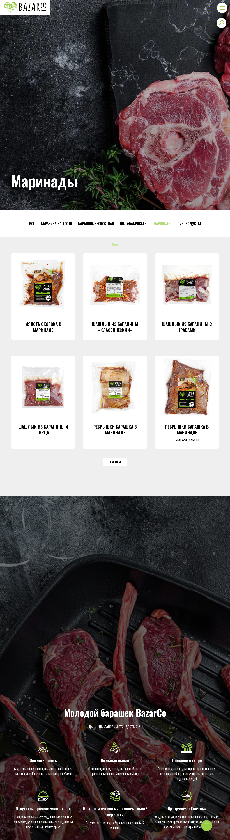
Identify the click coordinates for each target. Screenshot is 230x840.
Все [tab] (115, 244)
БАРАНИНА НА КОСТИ (56, 223)
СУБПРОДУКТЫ (189, 223)
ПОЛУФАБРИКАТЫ (133, 223)
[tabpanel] (115, 373)
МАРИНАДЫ (162, 223)
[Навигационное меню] (222, 8)
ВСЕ (32, 223)
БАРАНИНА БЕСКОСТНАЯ (96, 223)
